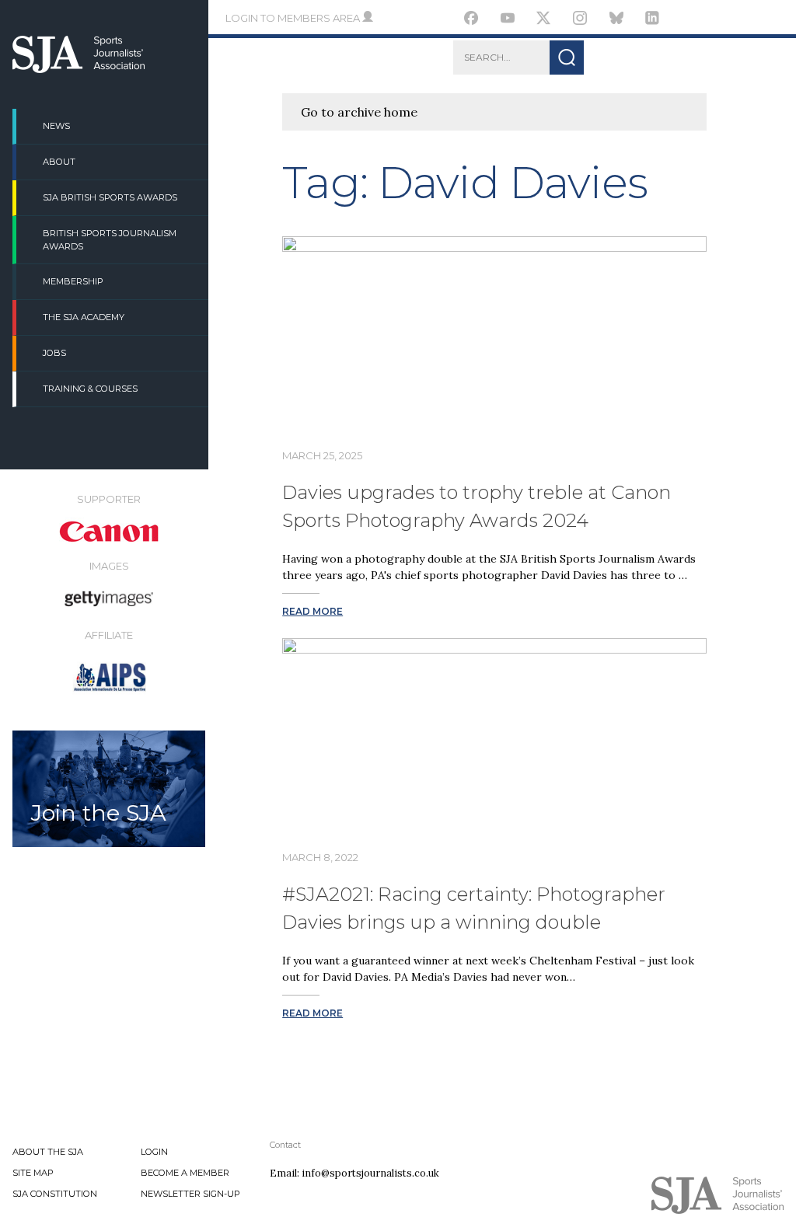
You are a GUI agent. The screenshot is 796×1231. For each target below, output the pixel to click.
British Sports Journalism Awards (109, 240)
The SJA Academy (83, 317)
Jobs (54, 352)
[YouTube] (508, 20)
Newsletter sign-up (190, 1193)
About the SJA (47, 1151)
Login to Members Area (293, 18)
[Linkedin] (652, 20)
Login (154, 1151)
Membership (73, 281)
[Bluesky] (616, 20)
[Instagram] (580, 20)
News (56, 125)
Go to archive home (359, 112)
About (59, 161)
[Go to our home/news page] (78, 68)
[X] (543, 20)
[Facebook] (471, 20)
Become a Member (185, 1172)
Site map (33, 1172)
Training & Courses (90, 388)
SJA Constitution (54, 1193)
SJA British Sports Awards (110, 197)
